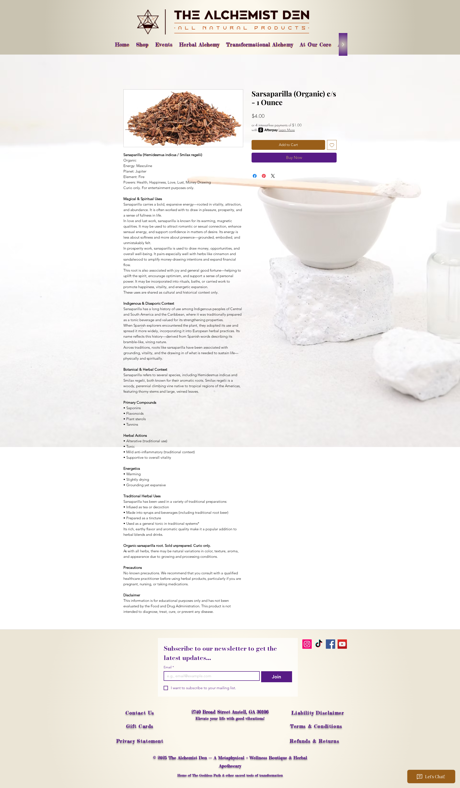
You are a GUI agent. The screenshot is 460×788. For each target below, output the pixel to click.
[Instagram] (307, 644)
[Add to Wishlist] (332, 145)
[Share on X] (273, 176)
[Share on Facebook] (255, 176)
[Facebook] (330, 644)
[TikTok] (318, 644)
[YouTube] (342, 644)
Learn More (287, 130)
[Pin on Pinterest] (264, 176)
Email (169, 667)
